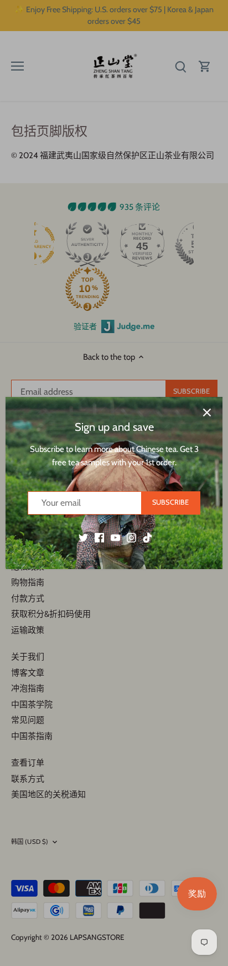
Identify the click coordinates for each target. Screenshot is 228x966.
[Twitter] (83, 537)
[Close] (207, 412)
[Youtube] (115, 537)
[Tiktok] (147, 537)
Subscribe (170, 502)
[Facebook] (99, 537)
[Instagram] (131, 537)
